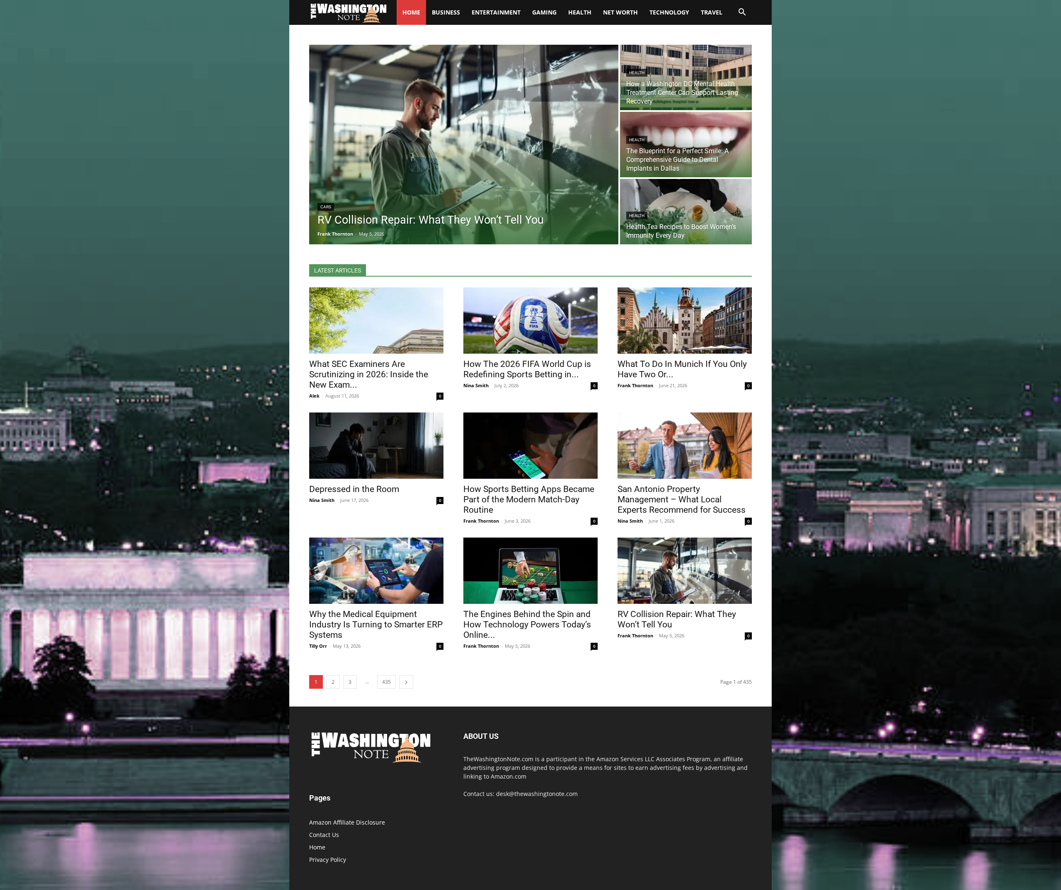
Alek (314, 396)
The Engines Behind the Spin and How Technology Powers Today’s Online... (527, 624)
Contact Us (324, 835)
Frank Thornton (635, 385)
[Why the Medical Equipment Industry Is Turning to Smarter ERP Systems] (376, 571)
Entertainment (496, 12)
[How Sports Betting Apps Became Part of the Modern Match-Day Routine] (530, 445)
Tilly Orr (318, 646)
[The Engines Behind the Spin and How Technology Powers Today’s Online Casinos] (530, 571)
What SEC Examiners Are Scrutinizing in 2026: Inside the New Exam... (368, 374)
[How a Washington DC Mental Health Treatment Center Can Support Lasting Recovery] (686, 77)
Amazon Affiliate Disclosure (347, 822)
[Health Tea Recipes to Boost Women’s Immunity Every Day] (686, 211)
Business (446, 12)
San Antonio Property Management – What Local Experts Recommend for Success (682, 499)
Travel (711, 12)
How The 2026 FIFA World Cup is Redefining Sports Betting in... (527, 369)
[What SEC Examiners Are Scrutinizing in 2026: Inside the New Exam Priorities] (376, 320)
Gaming (544, 12)
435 (386, 681)
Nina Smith (476, 385)
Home (317, 847)
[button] (742, 13)
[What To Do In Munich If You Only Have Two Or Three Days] (685, 320)
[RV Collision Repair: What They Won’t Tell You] (463, 144)
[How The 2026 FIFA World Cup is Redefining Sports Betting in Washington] (530, 320)
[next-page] (406, 682)
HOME (411, 12)
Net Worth (620, 12)
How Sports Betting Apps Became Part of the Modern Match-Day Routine (528, 499)
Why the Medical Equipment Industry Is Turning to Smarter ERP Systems (376, 624)
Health (579, 12)
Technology (669, 12)
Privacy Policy (327, 859)
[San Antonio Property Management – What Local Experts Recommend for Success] (685, 445)
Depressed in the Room (354, 489)
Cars (325, 207)
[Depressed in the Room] (376, 445)
